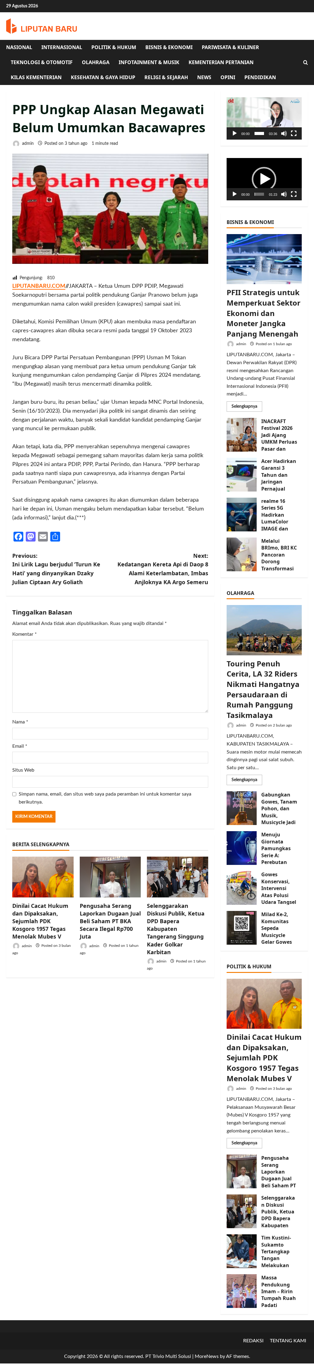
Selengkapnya (247, 408)
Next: (162, 569)
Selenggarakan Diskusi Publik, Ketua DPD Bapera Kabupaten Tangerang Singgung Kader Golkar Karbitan (176, 929)
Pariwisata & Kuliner (230, 47)
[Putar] (235, 133)
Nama (20, 721)
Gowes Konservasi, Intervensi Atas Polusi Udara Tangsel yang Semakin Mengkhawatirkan (242, 888)
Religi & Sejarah (166, 77)
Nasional (19, 47)
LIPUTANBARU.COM (38, 286)
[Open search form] (305, 62)
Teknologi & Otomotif (42, 62)
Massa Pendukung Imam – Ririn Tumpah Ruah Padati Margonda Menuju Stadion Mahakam (242, 1291)
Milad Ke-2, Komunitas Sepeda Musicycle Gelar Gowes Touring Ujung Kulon (242, 928)
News (204, 77)
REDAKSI (253, 1340)
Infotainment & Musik (149, 62)
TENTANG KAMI (288, 1340)
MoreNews (207, 1356)
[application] (264, 118)
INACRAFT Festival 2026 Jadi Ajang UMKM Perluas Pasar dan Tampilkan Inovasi (242, 435)
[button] (264, 118)
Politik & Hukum (113, 47)
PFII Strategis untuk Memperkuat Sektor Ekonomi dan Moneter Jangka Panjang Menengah (264, 312)
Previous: (56, 569)
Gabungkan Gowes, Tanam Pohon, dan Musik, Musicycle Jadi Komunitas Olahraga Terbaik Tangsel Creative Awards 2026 (242, 808)
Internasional (61, 47)
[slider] (259, 133)
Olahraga (95, 62)
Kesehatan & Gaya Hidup (103, 77)
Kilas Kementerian (36, 77)
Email (19, 746)
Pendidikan (260, 77)
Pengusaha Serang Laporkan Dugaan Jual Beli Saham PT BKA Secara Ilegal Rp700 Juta (110, 921)
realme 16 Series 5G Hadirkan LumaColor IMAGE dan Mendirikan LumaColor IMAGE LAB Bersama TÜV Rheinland (242, 514)
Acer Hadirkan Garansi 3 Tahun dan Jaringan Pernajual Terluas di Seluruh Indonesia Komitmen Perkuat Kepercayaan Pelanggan (242, 475)
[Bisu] (284, 133)
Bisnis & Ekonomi (169, 47)
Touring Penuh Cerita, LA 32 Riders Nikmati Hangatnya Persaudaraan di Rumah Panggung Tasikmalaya (263, 689)
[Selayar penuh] (294, 133)
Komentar (24, 634)
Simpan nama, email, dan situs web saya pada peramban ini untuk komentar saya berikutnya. (105, 798)
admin (27, 143)
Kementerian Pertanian (221, 62)
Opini (227, 77)
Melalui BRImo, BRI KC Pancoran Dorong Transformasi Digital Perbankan (242, 554)
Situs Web (23, 770)
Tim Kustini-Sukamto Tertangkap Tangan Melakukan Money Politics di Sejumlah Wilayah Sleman (242, 1251)
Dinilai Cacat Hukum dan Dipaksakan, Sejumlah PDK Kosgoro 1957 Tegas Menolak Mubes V (40, 921)
